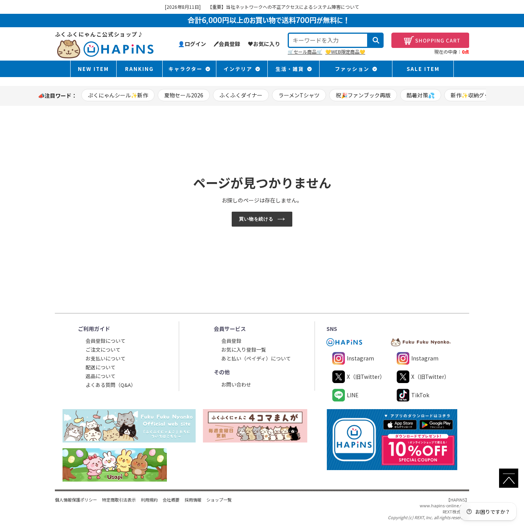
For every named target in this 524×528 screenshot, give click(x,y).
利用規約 (149, 500)
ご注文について (103, 349)
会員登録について (105, 340)
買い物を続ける (256, 219)
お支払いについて (105, 358)
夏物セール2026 (183, 95)
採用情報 (193, 500)
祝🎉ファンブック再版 (363, 95)
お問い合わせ (236, 384)
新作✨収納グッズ (473, 95)
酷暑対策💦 (421, 95)
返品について (100, 375)
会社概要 (171, 500)
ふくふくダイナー (240, 95)
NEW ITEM (93, 68)
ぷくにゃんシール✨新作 (118, 95)
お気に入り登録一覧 (243, 349)
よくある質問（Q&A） (111, 384)
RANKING (139, 68)
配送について (100, 367)
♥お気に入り (264, 44)
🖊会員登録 (227, 44)
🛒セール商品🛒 (305, 51)
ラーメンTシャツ (299, 95)
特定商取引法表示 (119, 500)
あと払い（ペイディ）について (256, 358)
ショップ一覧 (219, 500)
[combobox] (328, 40)
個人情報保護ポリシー (76, 500)
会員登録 (231, 340)
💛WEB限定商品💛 (345, 51)
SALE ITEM (423, 68)
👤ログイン (192, 44)
